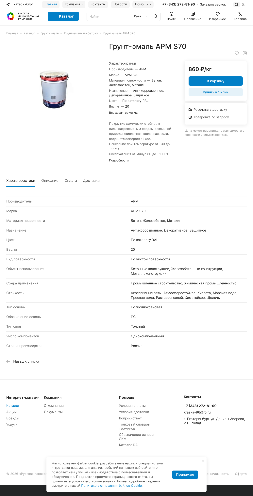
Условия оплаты (132, 406)
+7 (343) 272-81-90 (178, 4)
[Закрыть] (203, 460)
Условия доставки (134, 412)
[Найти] (155, 16)
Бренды (12, 418)
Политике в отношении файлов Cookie (111, 486)
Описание (49, 180)
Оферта (241, 474)
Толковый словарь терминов (134, 426)
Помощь (126, 397)
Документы (53, 412)
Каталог (13, 406)
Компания (52, 397)
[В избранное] (237, 53)
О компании (54, 406)
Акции (11, 412)
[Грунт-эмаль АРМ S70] (53, 89)
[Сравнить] (245, 53)
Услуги (11, 425)
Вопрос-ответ (130, 418)
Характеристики (20, 180)
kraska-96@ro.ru (197, 412)
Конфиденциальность (212, 474)
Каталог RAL (129, 445)
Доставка (91, 180)
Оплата (70, 180)
